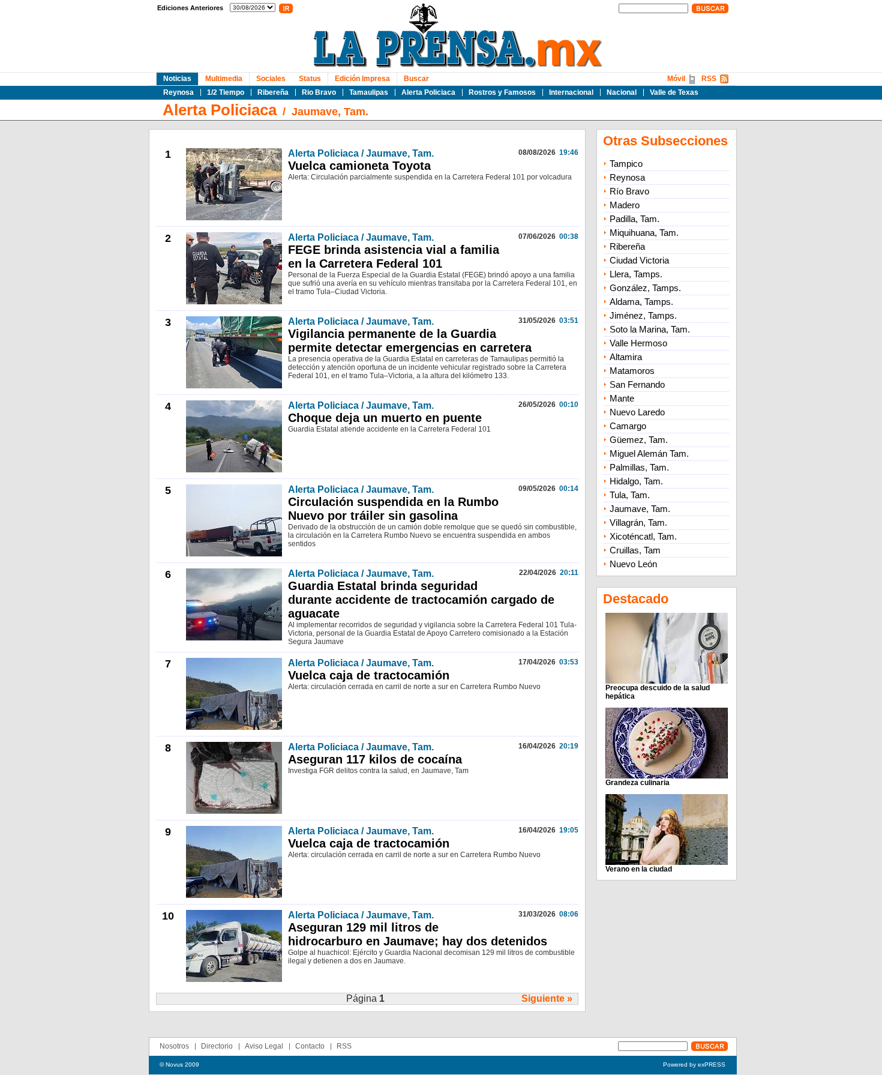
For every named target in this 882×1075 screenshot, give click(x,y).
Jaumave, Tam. (330, 112)
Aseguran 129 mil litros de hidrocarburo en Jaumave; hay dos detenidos (417, 934)
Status (310, 78)
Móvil (676, 78)
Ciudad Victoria (639, 260)
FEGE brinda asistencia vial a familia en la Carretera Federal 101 (393, 256)
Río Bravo (629, 191)
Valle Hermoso (638, 343)
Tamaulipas (368, 92)
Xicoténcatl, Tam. (643, 536)
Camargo (628, 426)
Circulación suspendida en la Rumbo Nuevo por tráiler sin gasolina (393, 508)
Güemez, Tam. (639, 440)
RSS (708, 78)
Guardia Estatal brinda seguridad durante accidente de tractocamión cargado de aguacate (421, 599)
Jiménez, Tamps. (643, 315)
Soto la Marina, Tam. (650, 329)
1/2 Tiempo (225, 92)
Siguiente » (546, 998)
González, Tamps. (645, 288)
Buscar (416, 78)
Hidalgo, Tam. (636, 481)
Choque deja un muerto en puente (385, 417)
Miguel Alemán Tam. (649, 453)
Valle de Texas (674, 92)
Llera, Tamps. (636, 274)
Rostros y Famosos (502, 92)
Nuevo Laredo (637, 412)
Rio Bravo (319, 92)
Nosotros (174, 1046)
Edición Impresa (362, 78)
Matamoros (632, 371)
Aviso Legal (264, 1046)
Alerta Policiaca (428, 92)
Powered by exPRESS (694, 1064)
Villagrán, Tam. (638, 522)
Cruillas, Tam (635, 550)
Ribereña (273, 92)
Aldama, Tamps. (641, 302)
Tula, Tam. (630, 495)
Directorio (217, 1046)
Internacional (571, 92)
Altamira (626, 357)
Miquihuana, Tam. (644, 232)
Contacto (310, 1046)
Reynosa (178, 92)
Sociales (271, 78)
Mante (622, 398)
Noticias (177, 78)
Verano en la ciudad (638, 869)
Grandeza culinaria (637, 782)
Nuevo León (633, 564)
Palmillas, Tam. (639, 467)
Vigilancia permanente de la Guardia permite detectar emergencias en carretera (410, 340)
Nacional (622, 92)
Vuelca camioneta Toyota (359, 165)
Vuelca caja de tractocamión (368, 675)
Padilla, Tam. (634, 219)
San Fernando (637, 384)
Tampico (626, 163)
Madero (625, 205)
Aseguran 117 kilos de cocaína (375, 759)
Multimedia (223, 78)
